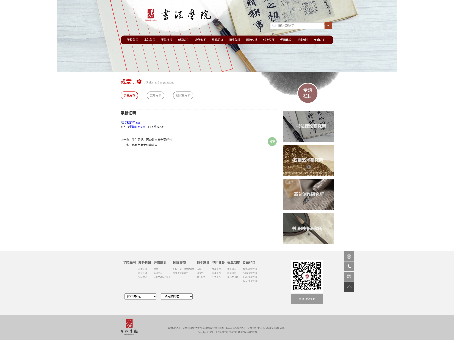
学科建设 (142, 277)
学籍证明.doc (132, 122)
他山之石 (320, 39)
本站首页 (149, 39)
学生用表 (129, 95)
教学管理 (142, 269)
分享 (272, 141)
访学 (156, 269)
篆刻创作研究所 (250, 277)
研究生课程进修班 (162, 277)
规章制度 (303, 39)
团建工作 (216, 273)
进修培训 (217, 39)
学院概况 (166, 39)
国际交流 (252, 39)
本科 (199, 269)
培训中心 (158, 273)
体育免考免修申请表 (144, 145)
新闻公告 (183, 39)
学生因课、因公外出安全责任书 (152, 139)
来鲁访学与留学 (180, 273)
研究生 (200, 273)
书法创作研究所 (250, 281)
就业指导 (201, 277)
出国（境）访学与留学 (183, 269)
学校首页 (132, 39)
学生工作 (216, 277)
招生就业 (234, 39)
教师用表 (155, 95)
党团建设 (286, 39)
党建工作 (216, 269)
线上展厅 (269, 39)
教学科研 (200, 39)
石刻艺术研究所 (250, 273)
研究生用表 (183, 95)
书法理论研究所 (250, 269)
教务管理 (142, 273)
